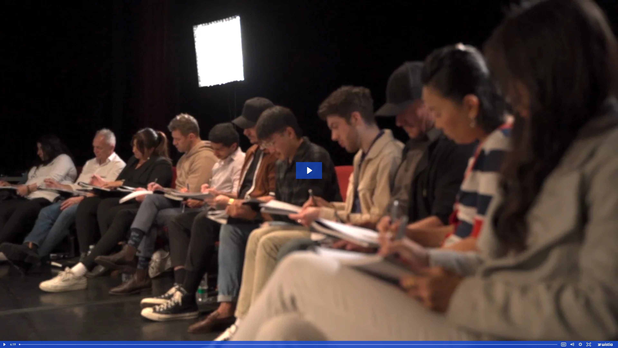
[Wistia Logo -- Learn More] (605, 344)
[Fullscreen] (589, 344)
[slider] (288, 344)
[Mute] (572, 344)
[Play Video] (4, 344)
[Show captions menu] (563, 344)
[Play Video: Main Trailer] (309, 170)
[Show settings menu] (580, 344)
